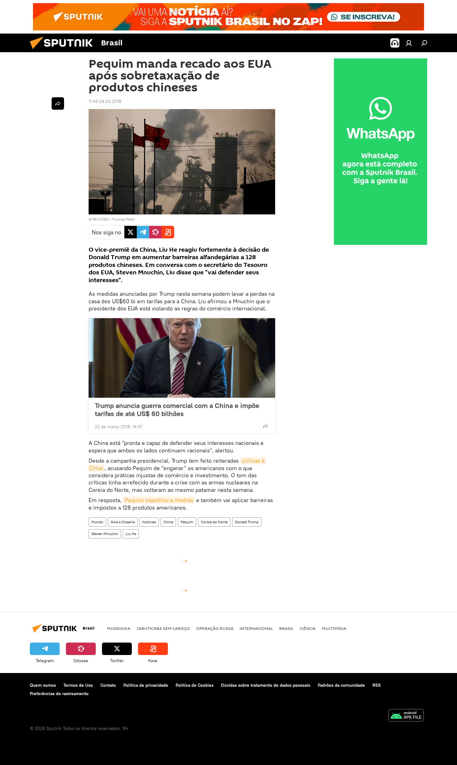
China (168, 522)
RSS (376, 685)
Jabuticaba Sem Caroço (163, 628)
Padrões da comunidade (341, 685)
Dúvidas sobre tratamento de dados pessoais (265, 685)
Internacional (256, 628)
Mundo (97, 522)
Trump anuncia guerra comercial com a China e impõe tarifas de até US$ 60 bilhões (177, 409)
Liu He (131, 533)
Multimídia (334, 628)
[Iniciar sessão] (409, 43)
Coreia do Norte (214, 522)
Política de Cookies (195, 685)
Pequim (187, 522)
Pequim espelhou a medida (159, 500)
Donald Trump (247, 522)
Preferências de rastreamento (59, 693)
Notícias (149, 522)
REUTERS (100, 219)
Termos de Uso (78, 685)
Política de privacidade (145, 685)
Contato (108, 685)
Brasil (286, 628)
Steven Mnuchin (104, 533)
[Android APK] (406, 716)
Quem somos (43, 685)
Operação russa (214, 628)
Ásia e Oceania (123, 522)
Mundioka (118, 628)
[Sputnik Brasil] (63, 50)
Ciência (308, 628)
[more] (265, 426)
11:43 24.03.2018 (105, 101)
